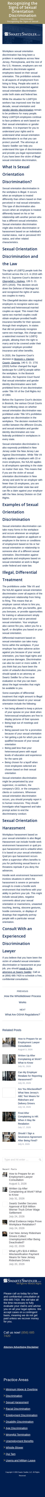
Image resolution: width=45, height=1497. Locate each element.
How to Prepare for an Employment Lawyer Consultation (30, 1042)
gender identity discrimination (17, 110)
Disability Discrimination (19, 1421)
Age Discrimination (17, 1428)
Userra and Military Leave (20, 1460)
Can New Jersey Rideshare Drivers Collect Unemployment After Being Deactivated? (25, 1238)
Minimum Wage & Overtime (22, 1389)
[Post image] (9, 1042)
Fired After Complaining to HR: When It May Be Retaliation (28, 1118)
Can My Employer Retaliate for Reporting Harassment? (30, 1076)
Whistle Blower (14, 1447)
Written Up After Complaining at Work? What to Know (30, 1059)
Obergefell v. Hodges (13, 281)
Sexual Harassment (17, 1402)
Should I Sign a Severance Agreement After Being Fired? (30, 1137)
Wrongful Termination (18, 1434)
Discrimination (14, 1395)
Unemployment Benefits (19, 1441)
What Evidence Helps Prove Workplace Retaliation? (25, 1223)
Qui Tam (10, 1453)
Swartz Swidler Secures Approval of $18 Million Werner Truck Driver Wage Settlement (24, 1208)
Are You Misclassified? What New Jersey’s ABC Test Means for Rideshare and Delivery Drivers (30, 1096)
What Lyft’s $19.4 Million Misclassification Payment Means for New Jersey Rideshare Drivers (24, 1256)
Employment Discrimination (21, 1415)
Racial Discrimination (18, 1408)
